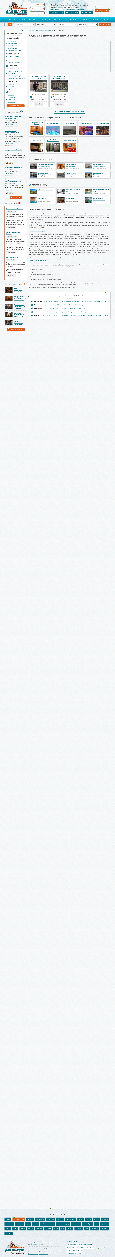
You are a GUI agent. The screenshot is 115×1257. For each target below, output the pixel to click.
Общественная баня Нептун (38, 77)
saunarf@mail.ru (38, 1244)
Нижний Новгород (63, 1224)
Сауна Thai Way (37, 140)
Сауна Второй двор (53, 123)
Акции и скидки (78, 1250)
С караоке (11, 95)
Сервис (81, 20)
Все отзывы (16, 197)
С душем (10, 89)
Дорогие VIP (11, 73)
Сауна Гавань (69, 123)
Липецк (35, 1224)
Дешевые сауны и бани (15, 69)
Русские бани (12, 41)
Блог (68, 1247)
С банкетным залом (102, 315)
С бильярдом (12, 97)
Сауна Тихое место (70, 140)
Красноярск (19, 1224)
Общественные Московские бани (99, 199)
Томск (56, 1228)
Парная (31, 20)
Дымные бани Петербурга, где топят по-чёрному (19, 307)
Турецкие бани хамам (14, 46)
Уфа (87, 1228)
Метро (19, 20)
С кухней (82, 315)
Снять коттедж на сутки (15, 76)
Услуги (92, 20)
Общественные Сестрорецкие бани (44, 174)
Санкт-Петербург (19, 1219)
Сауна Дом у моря (103, 123)
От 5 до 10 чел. (57, 305)
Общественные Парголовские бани (12, 131)
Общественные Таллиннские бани (99, 165)
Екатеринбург (70, 1219)
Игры (103, 20)
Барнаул (30, 1219)
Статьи (69, 1250)
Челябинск (104, 1228)
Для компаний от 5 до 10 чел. (14, 59)
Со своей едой (45, 315)
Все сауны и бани (57, 12)
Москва (8, 1219)
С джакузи (11, 86)
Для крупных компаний (15, 63)
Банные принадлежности (38, 260)
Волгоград (50, 1219)
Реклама (89, 1244)
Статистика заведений (74, 1253)
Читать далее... (10, 124)
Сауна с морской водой (37, 231)
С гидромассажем (73, 312)
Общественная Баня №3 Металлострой (13, 117)
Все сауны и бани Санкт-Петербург (40, 30)
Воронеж (60, 1219)
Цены (55, 20)
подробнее (38, 104)
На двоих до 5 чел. (13, 56)
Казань (96, 1219)
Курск (28, 1224)
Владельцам (87, 12)
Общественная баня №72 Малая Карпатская (46, 165)
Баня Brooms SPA (12, 257)
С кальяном (11, 102)
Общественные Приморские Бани (71, 165)
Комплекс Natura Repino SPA (101, 190)
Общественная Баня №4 (13, 150)
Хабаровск (94, 1228)
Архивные (74, 1247)
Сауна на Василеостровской (53, 140)
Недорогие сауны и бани (15, 71)
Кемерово (105, 1219)
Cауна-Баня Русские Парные (13, 233)
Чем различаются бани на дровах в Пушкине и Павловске (19, 292)
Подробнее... (11, 227)
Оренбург (104, 1224)
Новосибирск (87, 1224)
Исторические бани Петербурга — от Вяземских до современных (20, 299)
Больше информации (16, 329)
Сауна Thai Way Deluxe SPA (72, 190)
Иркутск (88, 1219)
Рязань (23, 1228)
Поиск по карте (73, 12)
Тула (62, 1228)
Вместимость (68, 20)
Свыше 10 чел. (68, 305)
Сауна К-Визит (42, 199)
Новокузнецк (76, 1224)
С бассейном (11, 84)
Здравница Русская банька (36, 123)
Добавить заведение (85, 1247)
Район (9, 20)
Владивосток (40, 1219)
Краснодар (9, 1224)
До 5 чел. (47, 305)
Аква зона (43, 20)
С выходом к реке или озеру (89, 312)
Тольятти (48, 1228)
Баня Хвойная (69, 199)
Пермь (8, 1228)
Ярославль (9, 1233)
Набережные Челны (48, 1224)
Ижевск (80, 1219)
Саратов (39, 1228)
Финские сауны (12, 43)
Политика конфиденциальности (38, 1254)
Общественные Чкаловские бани (59, 77)
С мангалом (11, 99)
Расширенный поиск (16, 106)
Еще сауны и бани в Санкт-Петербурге (69, 111)
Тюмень (69, 1228)
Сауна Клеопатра (86, 123)
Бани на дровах (12, 48)
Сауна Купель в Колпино (14, 209)
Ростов (15, 1228)
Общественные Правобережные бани (13, 180)
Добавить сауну (103, 10)
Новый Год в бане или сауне (16, 78)
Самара (30, 1228)
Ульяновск (79, 1228)
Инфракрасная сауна (14, 50)
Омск (96, 1224)
